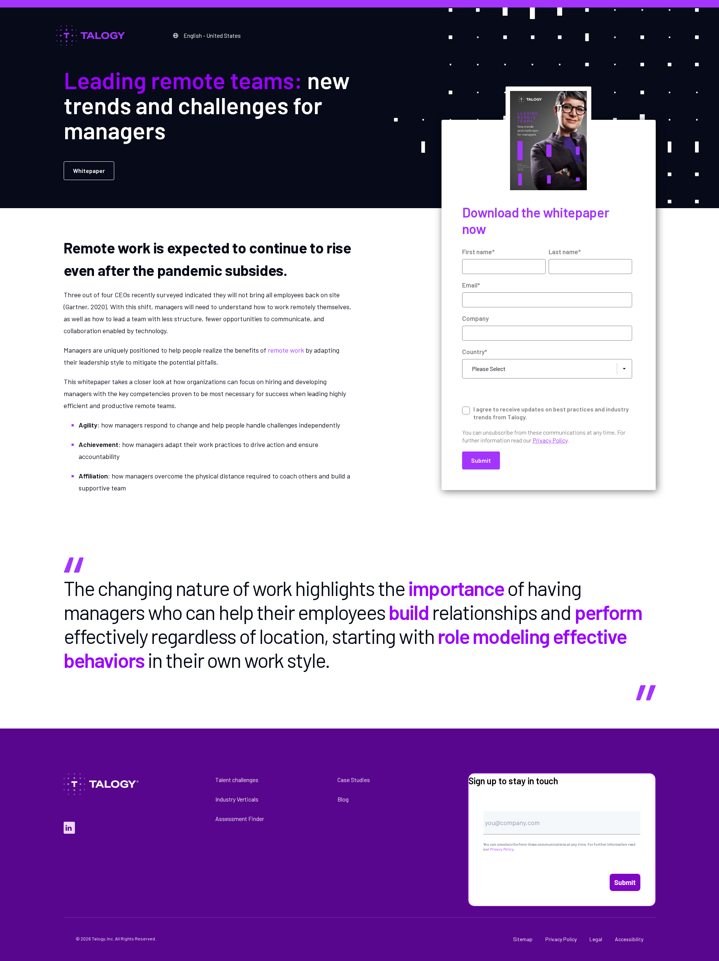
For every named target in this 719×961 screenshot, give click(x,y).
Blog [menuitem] (343, 799)
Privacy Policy (502, 849)
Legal (595, 939)
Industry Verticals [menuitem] (236, 799)
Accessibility (629, 939)
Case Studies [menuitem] (353, 779)
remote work (286, 350)
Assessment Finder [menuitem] (239, 818)
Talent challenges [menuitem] (236, 779)
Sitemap (523, 939)
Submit (625, 882)
